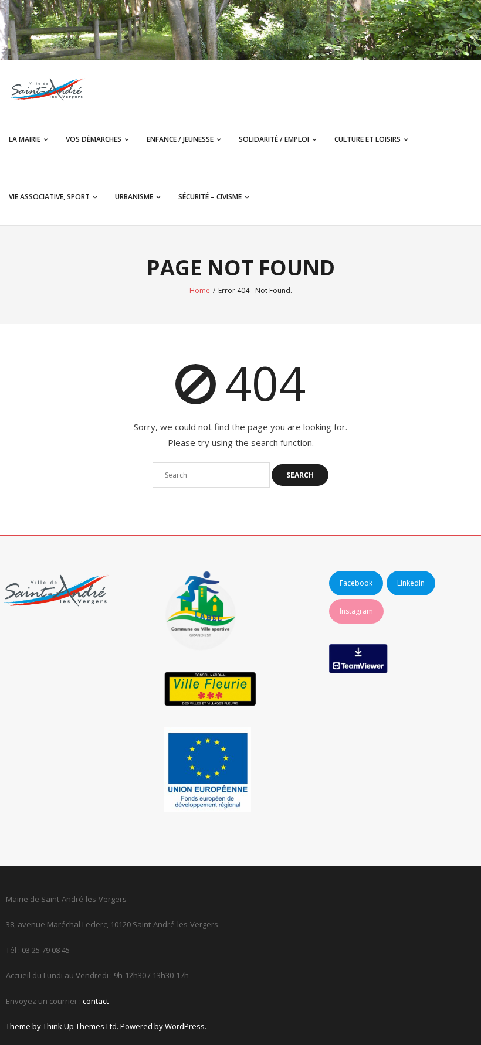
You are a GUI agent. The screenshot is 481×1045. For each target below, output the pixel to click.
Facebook (356, 583)
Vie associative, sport (49, 197)
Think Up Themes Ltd (80, 1026)
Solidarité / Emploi (274, 139)
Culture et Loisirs (367, 139)
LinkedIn (411, 583)
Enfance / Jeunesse (180, 139)
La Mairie (24, 139)
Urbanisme (134, 197)
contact (96, 1001)
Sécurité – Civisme (210, 197)
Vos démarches (93, 139)
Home (199, 290)
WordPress (185, 1026)
